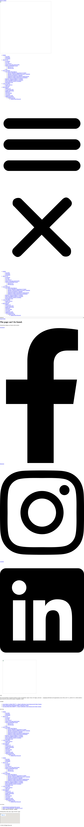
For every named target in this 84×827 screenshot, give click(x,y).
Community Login (9, 95)
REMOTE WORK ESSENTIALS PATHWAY (18, 77)
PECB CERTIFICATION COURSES (13, 81)
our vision (7, 62)
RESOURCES (6, 87)
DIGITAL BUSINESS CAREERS (15, 75)
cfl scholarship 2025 (9, 89)
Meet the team (11, 68)
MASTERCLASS (9, 82)
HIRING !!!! (8, 88)
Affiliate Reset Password (15, 99)
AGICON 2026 (8, 93)
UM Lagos (7, 86)
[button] (42, 185)
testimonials (7, 57)
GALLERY (7, 94)
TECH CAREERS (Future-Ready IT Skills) (17, 72)
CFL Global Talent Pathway (11, 71)
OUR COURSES (6, 70)
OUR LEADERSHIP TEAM (11, 65)
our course (7, 56)
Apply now (76, 2)
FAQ (6, 69)
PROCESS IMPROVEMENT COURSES (14, 80)
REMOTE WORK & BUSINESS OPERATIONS (18, 76)
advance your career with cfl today (12, 64)
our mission (7, 61)
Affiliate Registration (9, 96)
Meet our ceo (10, 67)
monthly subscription (9, 90)
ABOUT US (5, 59)
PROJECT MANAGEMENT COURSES (14, 78)
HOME (4, 55)
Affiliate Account (11, 97)
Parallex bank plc (8, 84)
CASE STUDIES (6, 83)
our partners (7, 58)
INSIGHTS (7, 91)
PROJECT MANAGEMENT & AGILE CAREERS (19, 74)
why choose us (8, 63)
